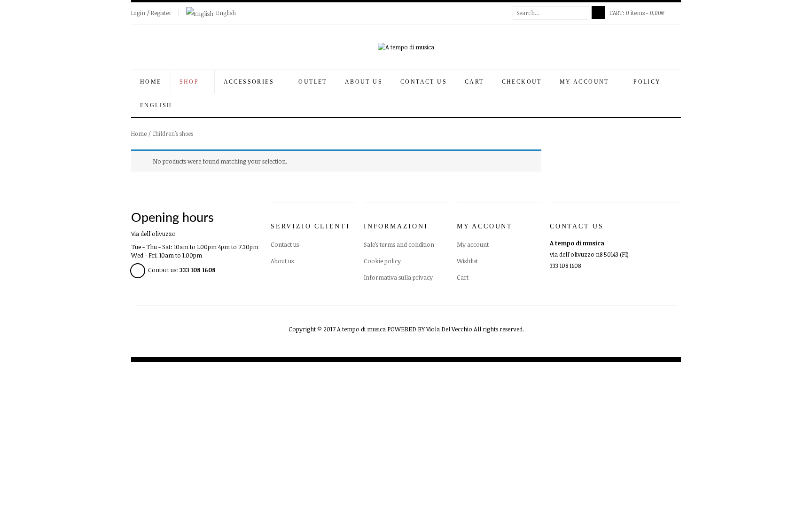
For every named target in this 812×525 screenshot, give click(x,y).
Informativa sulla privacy (398, 277)
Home (151, 81)
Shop (191, 81)
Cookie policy (382, 261)
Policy (648, 81)
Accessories (250, 81)
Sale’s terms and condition (399, 244)
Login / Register (151, 12)
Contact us (423, 81)
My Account (585, 81)
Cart (474, 81)
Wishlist (467, 261)
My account (473, 244)
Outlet (312, 81)
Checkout (522, 81)
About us (364, 81)
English (226, 12)
